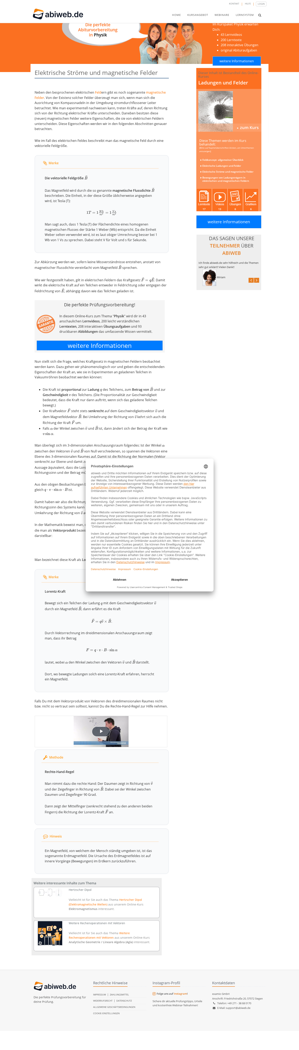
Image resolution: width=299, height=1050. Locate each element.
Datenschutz (124, 1000)
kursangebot (197, 15)
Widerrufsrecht (102, 1000)
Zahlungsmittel (119, 994)
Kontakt (234, 3)
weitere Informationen (236, 61)
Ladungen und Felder (223, 82)
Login (261, 3)
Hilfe (248, 3)
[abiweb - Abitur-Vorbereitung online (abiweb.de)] (228, 111)
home (176, 15)
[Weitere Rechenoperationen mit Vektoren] (50, 933)
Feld (98, 92)
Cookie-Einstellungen (106, 1013)
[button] (259, 15)
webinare (222, 15)
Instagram (180, 993)
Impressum (99, 994)
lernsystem (245, 15)
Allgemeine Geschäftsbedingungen (114, 1006)
